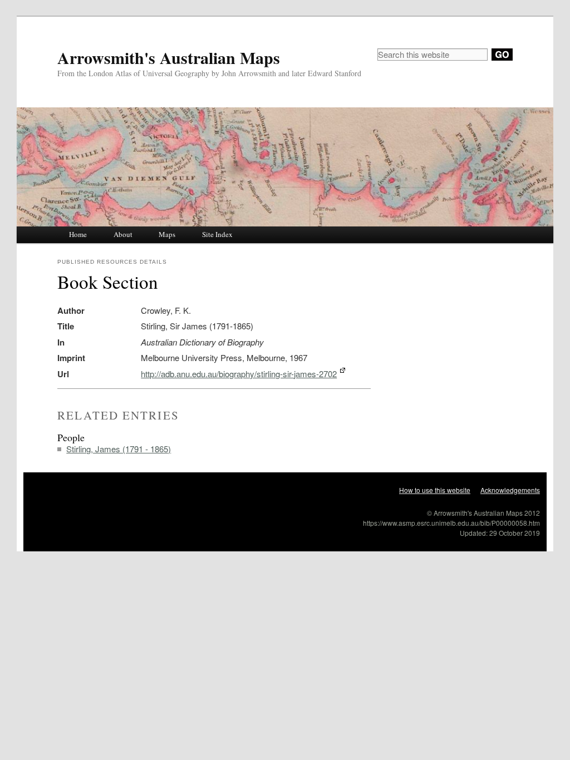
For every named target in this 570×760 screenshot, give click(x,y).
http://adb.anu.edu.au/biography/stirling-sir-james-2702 (239, 373)
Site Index (217, 234)
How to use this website (434, 490)
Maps (167, 234)
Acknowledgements (510, 490)
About (123, 234)
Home (78, 234)
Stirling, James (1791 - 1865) (118, 449)
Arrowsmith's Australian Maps (168, 57)
